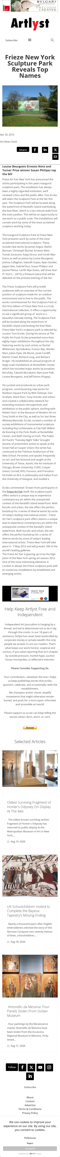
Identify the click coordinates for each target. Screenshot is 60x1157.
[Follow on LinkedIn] (30, 1076)
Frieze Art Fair (15, 491)
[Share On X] (55, 150)
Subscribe (11, 40)
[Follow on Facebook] (22, 1067)
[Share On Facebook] (35, 150)
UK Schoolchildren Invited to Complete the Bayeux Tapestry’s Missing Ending (28, 910)
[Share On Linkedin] (45, 150)
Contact (30, 1101)
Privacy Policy (30, 1113)
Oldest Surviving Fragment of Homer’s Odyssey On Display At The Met (29, 806)
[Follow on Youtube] (40, 1067)
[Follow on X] (31, 1067)
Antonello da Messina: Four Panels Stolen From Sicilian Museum (28, 1011)
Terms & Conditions (30, 1109)
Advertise (30, 1105)
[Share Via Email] (55, 157)
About (30, 1097)
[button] (52, 40)
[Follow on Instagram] (49, 1067)
